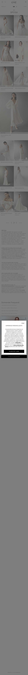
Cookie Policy (18, 342)
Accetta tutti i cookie (14, 351)
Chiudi (23, 323)
